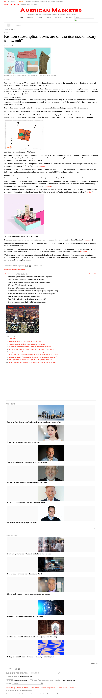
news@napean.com (20, 680)
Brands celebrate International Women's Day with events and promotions (32, 362)
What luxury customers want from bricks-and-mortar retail (26, 502)
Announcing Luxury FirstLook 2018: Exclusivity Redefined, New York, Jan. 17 (33, 357)
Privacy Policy (10, 688)
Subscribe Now (14, 4)
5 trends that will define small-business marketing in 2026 (27, 299)
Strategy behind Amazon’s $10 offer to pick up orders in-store (27, 462)
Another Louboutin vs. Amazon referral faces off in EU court (27, 482)
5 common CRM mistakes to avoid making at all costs (26, 288)
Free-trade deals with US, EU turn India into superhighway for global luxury (33, 291)
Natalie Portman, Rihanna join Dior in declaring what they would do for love (33, 354)
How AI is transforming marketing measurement (24, 296)
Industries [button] (30, 18)
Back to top (94, 529)
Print (14, 29)
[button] (11, 1)
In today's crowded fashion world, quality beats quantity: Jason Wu (30, 360)
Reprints (22, 265)
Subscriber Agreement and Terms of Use (54, 688)
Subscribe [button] (69, 18)
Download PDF (38, 265)
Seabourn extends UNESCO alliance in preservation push (27, 344)
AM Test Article (13, 339)
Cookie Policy (34, 688)
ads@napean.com (69, 680)
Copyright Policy (22, 688)
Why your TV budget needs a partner (20, 285)
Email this (9, 265)
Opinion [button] (39, 18)
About (6, 4)
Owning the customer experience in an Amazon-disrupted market (30, 347)
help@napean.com (26, 676)
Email (8, 29)
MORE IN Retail (10, 404)
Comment (18, 25)
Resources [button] (58, 18)
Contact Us (72, 688)
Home (21, 18)
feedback (63, 694)
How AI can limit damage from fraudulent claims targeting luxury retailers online (34, 422)
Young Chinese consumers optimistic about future (23, 442)
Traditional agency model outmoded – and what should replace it (30, 277)
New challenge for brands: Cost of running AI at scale (26, 280)
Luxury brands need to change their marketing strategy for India (29, 352)
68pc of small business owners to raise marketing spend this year (29, 282)
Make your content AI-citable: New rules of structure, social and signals (31, 294)
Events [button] (49, 18)
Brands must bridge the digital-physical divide (22, 522)
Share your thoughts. (14, 269)
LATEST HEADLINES (21, 274)
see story (41, 166)
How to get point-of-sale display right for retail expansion (27, 302)
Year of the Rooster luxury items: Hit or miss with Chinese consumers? (31, 349)
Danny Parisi (10, 80)
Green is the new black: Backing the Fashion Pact (25, 341)
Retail (6, 32)
